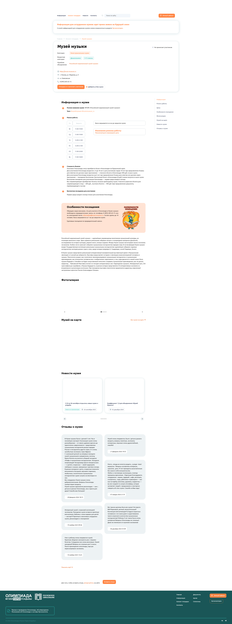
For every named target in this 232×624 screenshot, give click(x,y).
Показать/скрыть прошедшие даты (107, 133)
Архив (195, 598)
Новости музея (162, 124)
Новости (85, 15)
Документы (197, 594)
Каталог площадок (74, 15)
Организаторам (117, 28)
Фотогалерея (161, 116)
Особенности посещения (165, 112)
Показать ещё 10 (67, 567)
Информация (61, 15)
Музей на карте (162, 120)
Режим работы (162, 103)
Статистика (196, 601)
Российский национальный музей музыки (83, 63)
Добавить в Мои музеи (95, 87)
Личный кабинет (167, 15)
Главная (59, 39)
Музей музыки (87, 39)
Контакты (93, 15)
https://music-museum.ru (68, 71)
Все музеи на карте (137, 320)
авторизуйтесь (89, 583)
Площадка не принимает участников (71, 86)
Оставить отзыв (109, 582)
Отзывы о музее (162, 128)
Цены (158, 108)
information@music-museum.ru (93, 215)
